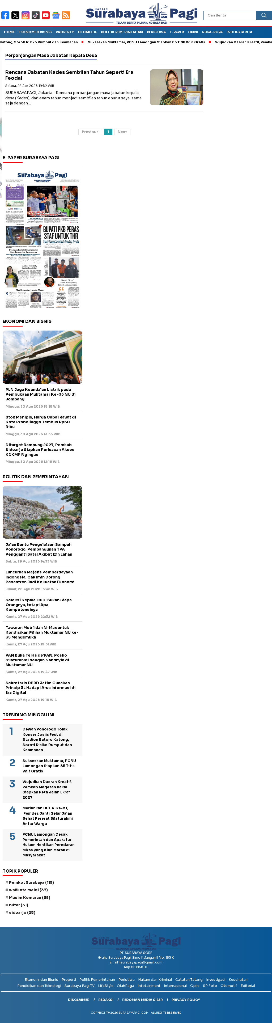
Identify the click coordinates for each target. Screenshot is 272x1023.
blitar (18, 905)
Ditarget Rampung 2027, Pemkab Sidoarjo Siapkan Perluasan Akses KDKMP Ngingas (40, 449)
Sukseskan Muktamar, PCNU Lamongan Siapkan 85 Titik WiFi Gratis (130, 42)
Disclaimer (79, 1000)
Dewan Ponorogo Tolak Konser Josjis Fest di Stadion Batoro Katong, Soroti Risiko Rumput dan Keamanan (47, 739)
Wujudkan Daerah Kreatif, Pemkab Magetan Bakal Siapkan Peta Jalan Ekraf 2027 (47, 790)
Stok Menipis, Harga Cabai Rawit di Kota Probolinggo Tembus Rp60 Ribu (41, 422)
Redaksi (105, 1000)
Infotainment (149, 985)
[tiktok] (37, 18)
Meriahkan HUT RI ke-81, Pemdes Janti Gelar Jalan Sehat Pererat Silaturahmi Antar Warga (48, 816)
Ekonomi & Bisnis (35, 32)
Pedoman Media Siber (142, 1000)
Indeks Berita (239, 32)
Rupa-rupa (212, 32)
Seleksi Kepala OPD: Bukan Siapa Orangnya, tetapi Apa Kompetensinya (39, 605)
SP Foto (210, 985)
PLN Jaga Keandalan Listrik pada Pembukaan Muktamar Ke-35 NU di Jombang (40, 394)
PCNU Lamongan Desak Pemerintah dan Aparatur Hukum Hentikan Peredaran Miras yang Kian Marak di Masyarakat (49, 844)
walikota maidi (28, 889)
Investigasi (215, 979)
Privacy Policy (186, 1000)
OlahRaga (125, 985)
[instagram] (27, 18)
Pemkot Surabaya (31, 882)
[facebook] (6, 18)
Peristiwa (156, 32)
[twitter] (16, 18)
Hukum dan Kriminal (155, 979)
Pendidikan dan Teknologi (39, 985)
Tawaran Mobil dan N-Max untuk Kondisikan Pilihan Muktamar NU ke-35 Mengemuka (42, 632)
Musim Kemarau (29, 897)
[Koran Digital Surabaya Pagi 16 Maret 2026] (42, 239)
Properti (69, 979)
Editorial (248, 985)
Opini (193, 32)
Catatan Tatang (189, 979)
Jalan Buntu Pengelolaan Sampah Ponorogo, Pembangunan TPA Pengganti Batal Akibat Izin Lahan (39, 549)
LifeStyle (105, 985)
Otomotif (87, 32)
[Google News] (57, 18)
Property (65, 32)
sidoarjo (22, 912)
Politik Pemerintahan (122, 32)
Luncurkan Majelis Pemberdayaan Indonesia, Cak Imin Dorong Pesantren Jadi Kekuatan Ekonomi (40, 577)
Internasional (175, 985)
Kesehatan (238, 979)
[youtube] (47, 18)
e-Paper (177, 32)
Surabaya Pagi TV (80, 985)
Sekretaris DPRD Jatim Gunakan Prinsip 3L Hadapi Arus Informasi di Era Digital (40, 687)
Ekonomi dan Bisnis (41, 979)
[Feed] (66, 18)
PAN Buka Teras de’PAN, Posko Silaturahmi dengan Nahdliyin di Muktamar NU (37, 660)
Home (9, 32)
